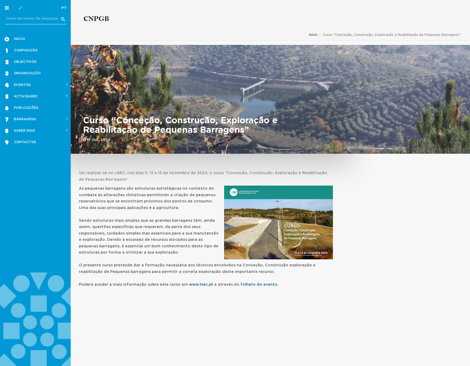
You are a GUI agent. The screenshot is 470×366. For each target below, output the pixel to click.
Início (313, 34)
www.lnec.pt (201, 285)
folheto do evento (258, 285)
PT (64, 8)
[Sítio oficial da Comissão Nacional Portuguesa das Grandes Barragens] (96, 20)
